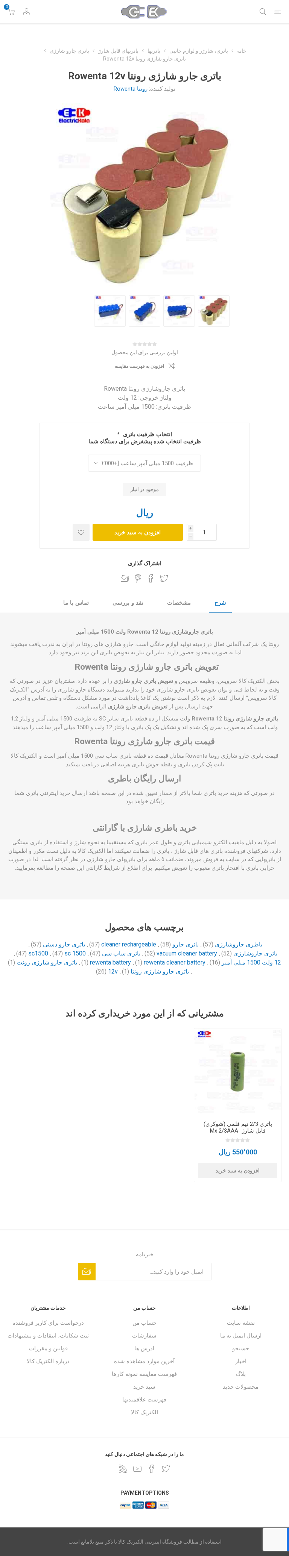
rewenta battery (110, 962)
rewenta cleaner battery (174, 962)
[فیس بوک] (152, 1469)
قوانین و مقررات (48, 1348)
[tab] (220, 603)
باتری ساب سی (121, 953)
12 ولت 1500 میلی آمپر (251, 962)
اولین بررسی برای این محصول (144, 352)
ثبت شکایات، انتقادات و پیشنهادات (48, 1335)
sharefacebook (151, 578)
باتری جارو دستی (64, 944)
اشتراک (87, 1271)
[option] (213, 311)
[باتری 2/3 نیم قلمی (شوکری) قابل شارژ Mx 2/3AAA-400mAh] (237, 1071)
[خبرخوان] (123, 1469)
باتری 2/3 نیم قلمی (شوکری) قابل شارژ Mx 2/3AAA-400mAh (238, 1131)
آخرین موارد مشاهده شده (144, 1361)
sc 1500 (75, 953)
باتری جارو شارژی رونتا (160, 971)
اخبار (240, 1361)
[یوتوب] (137, 1469)
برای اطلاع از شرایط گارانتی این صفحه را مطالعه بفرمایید (84, 867)
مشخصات (179, 602)
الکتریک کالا (144, 1412)
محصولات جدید (241, 1386)
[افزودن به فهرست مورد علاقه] (81, 532)
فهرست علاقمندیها (144, 1399)
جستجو (240, 1348)
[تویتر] (166, 1469)
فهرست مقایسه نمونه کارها (144, 1374)
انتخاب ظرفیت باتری (147, 434)
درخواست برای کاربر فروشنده (48, 1322)
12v (113, 971)
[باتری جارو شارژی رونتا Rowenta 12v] (214, 311)
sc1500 (38, 953)
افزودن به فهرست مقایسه (139, 366)
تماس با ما (76, 602)
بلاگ (241, 1374)
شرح (220, 602)
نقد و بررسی (128, 602)
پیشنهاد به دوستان (125, 578)
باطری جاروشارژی (238, 944)
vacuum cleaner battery (187, 953)
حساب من (144, 1322)
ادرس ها (144, 1348)
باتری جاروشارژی (255, 953)
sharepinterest (138, 578)
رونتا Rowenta (131, 88)
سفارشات (144, 1335)
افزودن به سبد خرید (137, 532)
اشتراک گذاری (144, 563)
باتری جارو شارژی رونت (47, 962)
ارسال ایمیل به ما (241, 1335)
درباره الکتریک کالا (48, 1361)
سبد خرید (144, 1386)
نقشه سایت (241, 1322)
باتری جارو (185, 944)
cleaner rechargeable (128, 944)
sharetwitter (164, 578)
